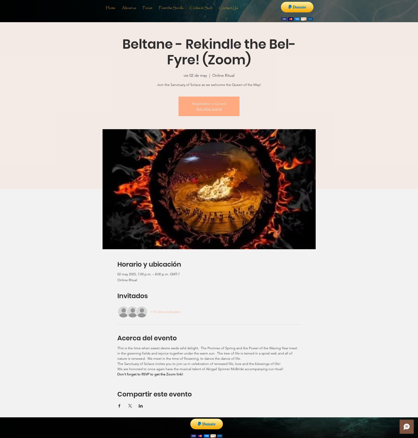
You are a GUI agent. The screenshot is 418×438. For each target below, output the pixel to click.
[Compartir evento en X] (130, 406)
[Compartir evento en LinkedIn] (141, 406)
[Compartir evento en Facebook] (119, 406)
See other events (209, 109)
